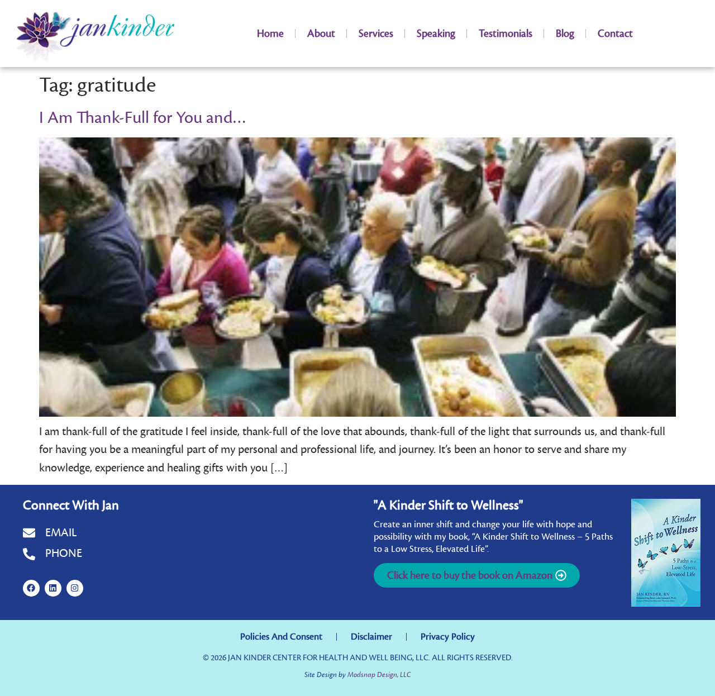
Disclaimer (371, 637)
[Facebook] (31, 588)
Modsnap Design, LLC (379, 674)
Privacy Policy (448, 637)
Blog (565, 33)
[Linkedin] (53, 588)
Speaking (436, 33)
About (321, 33)
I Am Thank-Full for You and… (142, 117)
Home (270, 33)
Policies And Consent (281, 637)
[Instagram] (74, 588)
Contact (615, 33)
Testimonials (505, 33)
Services (376, 33)
